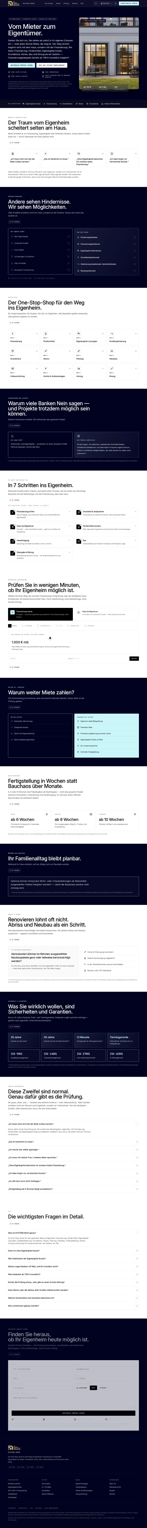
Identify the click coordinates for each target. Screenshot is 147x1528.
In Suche (103, 1388)
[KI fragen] (96, 3)
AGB (31, 1508)
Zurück (12, 658)
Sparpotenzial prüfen (129, 3)
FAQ (81, 3)
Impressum (12, 1508)
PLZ (75, 1374)
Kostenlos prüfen (14, 1484)
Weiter (134, 658)
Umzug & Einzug (81, 1494)
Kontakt (112, 1490)
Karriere (112, 1494)
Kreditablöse (12, 1494)
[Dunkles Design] (116, 3)
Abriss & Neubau (48, 1494)
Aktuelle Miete (17, 1384)
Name (13, 1364)
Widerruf (38, 1508)
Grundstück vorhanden (82, 1384)
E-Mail (76, 1364)
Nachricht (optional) (20, 1393)
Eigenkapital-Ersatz (15, 1487)
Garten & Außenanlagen (84, 1490)
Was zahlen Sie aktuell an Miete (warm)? (28, 634)
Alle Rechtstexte (51, 1508)
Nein (93, 1388)
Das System (49, 3)
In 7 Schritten (46, 1487)
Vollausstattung (81, 1487)
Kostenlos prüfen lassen (21, 65)
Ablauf (58, 3)
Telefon (15, 1374)
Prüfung (66, 3)
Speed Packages (82, 1484)
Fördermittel (12, 1497)
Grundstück (46, 1490)
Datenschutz (23, 1508)
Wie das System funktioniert (52, 65)
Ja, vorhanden (81, 1388)
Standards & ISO (115, 1487)
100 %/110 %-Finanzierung (17, 1490)
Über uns (112, 1484)
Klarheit (74, 3)
